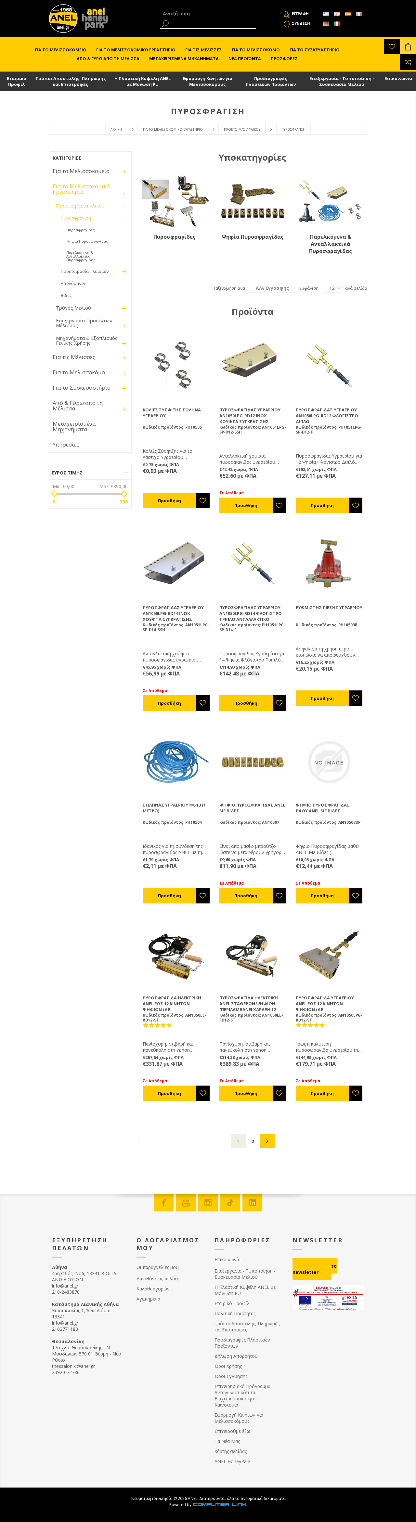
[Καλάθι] (408, 46)
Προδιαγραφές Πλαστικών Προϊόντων (271, 81)
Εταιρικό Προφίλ (16, 81)
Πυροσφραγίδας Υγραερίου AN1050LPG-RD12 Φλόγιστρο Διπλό (327, 415)
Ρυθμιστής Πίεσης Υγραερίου (329, 607)
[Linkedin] (252, 1202)
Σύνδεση (301, 23)
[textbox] (208, 13)
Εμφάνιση (308, 288)
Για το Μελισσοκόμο (79, 372)
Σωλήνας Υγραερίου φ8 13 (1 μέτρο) (174, 808)
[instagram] (208, 1202)
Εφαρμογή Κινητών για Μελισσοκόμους (207, 81)
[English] (337, 14)
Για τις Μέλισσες (74, 357)
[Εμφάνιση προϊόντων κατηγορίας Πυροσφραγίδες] (174, 201)
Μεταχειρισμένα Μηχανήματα (74, 426)
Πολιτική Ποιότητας (234, 1313)
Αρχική (116, 129)
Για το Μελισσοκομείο (81, 171)
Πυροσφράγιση (76, 218)
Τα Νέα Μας (227, 1441)
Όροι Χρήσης (228, 1366)
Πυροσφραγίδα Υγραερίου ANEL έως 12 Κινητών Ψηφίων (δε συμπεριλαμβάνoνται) (325, 1006)
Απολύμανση (73, 283)
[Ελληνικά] (325, 14)
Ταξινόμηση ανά (229, 288)
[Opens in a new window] (219, 1504)
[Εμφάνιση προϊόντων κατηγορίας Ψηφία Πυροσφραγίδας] (252, 201)
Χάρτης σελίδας (230, 1451)
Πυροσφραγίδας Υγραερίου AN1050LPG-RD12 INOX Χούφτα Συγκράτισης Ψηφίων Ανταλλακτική (249, 418)
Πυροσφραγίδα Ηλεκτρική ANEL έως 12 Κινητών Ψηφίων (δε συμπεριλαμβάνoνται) (172, 1006)
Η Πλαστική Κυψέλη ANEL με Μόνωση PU (142, 81)
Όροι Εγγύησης (230, 1376)
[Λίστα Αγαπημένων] (392, 46)
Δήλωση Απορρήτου (236, 1356)
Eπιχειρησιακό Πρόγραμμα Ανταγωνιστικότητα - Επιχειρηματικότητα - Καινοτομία (242, 1395)
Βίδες (66, 295)
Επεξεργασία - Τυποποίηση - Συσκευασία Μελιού (341, 81)
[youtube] (186, 1202)
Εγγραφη (300, 13)
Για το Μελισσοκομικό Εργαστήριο (173, 129)
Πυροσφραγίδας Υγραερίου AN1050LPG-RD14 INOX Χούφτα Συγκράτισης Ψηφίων (173, 616)
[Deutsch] (325, 24)
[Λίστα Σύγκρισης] (408, 62)
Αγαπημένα (148, 1299)
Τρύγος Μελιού (73, 307)
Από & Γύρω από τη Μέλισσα (78, 405)
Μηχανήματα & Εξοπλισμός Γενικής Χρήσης (87, 340)
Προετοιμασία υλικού (242, 129)
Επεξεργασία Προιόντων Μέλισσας (84, 322)
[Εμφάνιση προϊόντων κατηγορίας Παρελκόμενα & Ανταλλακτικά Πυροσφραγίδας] (330, 201)
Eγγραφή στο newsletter (314, 1269)
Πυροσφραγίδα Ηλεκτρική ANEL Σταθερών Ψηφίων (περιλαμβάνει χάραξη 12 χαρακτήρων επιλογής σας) (250, 1006)
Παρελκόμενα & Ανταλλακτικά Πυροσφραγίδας (330, 244)
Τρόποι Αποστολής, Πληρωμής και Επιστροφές (70, 81)
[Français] (359, 14)
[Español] (348, 14)
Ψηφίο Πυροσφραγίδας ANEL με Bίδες (252, 808)
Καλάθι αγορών (153, 1289)
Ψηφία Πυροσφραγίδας (253, 236)
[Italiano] (337, 24)
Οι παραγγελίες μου (157, 1267)
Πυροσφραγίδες (174, 236)
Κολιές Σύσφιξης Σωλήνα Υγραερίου (172, 413)
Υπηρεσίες (66, 444)
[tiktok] (230, 1202)
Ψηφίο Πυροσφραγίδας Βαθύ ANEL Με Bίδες (323, 808)
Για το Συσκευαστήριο (81, 387)
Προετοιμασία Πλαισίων (85, 271)
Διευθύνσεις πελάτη (157, 1278)
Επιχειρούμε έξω (232, 1431)
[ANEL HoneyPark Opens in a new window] (93, 20)
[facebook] (164, 1202)
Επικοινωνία (398, 78)
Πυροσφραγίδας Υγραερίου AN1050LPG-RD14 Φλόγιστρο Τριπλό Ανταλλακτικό (250, 613)
